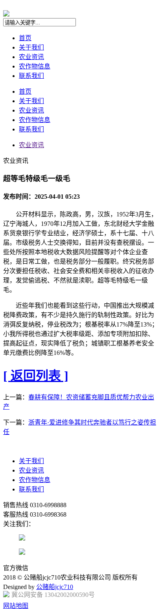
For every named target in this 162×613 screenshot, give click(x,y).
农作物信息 (34, 66)
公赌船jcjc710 (54, 586)
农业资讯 (31, 57)
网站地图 (15, 605)
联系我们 (31, 75)
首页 (25, 38)
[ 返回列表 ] (35, 376)
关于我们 (31, 47)
